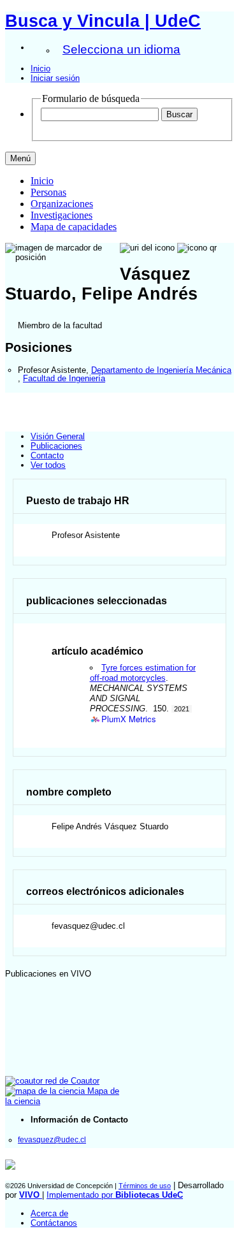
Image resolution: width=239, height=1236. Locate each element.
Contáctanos (54, 1223)
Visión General (58, 436)
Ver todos (48, 465)
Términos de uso (145, 1185)
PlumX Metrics (128, 719)
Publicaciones (56, 446)
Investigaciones (61, 215)
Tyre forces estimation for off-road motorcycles (143, 673)
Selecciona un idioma (121, 49)
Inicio (40, 68)
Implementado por (115, 1195)
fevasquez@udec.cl (52, 1139)
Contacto (47, 455)
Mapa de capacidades (74, 226)
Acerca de (49, 1213)
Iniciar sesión (55, 78)
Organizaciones (62, 203)
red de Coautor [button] (71, 1081)
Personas (48, 192)
